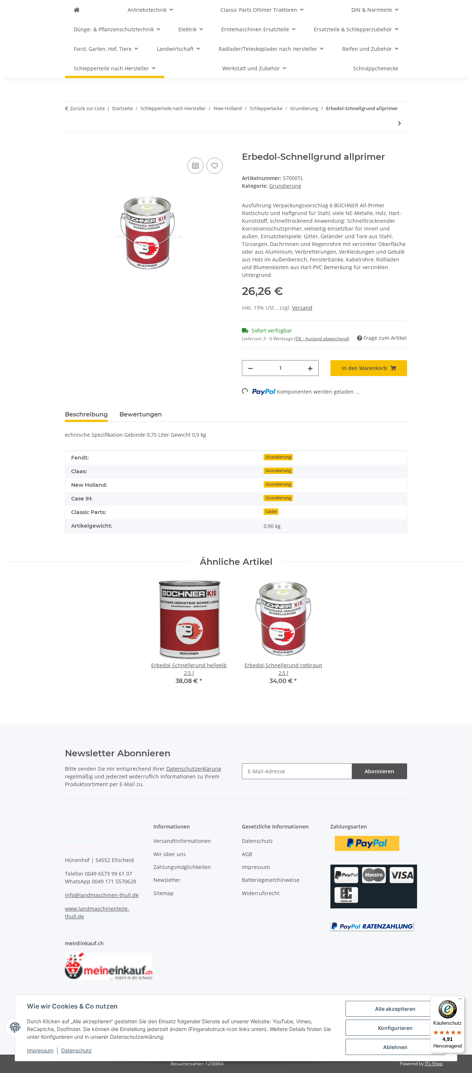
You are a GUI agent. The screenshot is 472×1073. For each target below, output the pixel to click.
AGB (247, 854)
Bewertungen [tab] (140, 414)
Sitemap (163, 893)
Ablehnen (395, 1047)
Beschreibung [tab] (86, 414)
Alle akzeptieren (395, 1009)
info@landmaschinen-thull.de (102, 894)
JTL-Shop (433, 1063)
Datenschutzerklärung (193, 768)
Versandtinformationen (182, 840)
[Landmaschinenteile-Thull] (76, 10)
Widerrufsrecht (261, 893)
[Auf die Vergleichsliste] (195, 166)
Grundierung (285, 185)
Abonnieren (379, 771)
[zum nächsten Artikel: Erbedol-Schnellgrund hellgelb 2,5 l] (399, 123)
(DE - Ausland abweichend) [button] (321, 338)
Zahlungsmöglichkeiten (182, 866)
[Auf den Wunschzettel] (214, 166)
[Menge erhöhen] (310, 368)
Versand (302, 307)
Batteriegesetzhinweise (270, 879)
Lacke (271, 511)
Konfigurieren (395, 1028)
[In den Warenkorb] (71, 148)
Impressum (40, 1050)
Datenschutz (76, 1050)
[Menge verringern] (250, 368)
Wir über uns (169, 854)
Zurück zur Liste (87, 108)
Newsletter (166, 879)
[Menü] (460, 1000)
